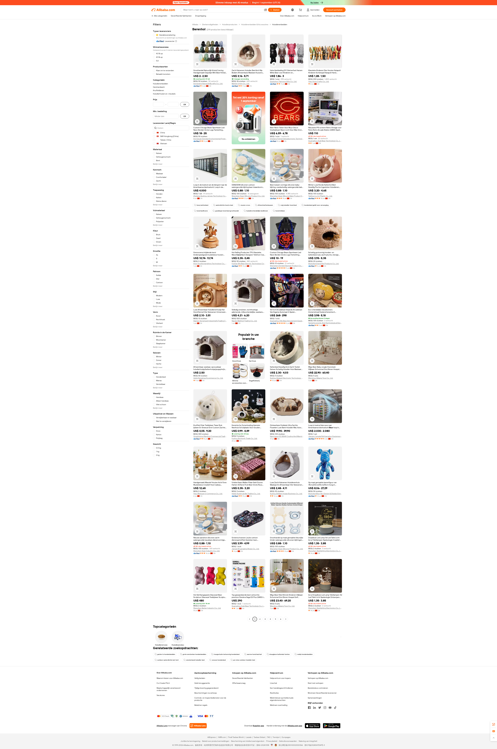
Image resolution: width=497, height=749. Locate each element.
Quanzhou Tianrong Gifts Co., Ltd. (283, 81)
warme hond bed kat (254, 654)
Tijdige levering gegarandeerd (206, 688)
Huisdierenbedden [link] (279, 24)
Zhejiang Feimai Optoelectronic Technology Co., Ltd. (287, 139)
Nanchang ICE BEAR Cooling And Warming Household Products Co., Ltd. (287, 436)
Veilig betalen (199, 678)
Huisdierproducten (229, 24)
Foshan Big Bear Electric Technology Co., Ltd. (248, 264)
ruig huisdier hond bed (288, 205)
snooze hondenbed (219, 660)
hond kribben (280, 211)
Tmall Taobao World (236, 737)
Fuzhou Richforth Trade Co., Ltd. (244, 438)
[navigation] (171, 322)
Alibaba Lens (162, 726)
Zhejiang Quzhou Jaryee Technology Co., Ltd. (210, 196)
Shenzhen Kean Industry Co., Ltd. (206, 551)
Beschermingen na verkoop (205, 693)
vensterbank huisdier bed (195, 660)
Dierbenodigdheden (210, 24)
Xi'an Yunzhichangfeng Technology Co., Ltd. (210, 264)
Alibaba (195, 24)
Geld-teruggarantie (202, 683)
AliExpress (211, 737)
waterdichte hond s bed (224, 205)
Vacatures (161, 695)
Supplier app (258, 726)
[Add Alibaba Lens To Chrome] (198, 725)
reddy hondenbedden (305, 654)
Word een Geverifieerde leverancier (322, 693)
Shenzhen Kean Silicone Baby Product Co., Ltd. (287, 196)
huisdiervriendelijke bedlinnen (257, 211)
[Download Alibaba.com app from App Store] (312, 725)
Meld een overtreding (278, 705)
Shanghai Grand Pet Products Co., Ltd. (323, 264)
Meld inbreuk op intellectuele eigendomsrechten (281, 699)
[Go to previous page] (249, 619)
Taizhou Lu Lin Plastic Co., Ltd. (320, 196)
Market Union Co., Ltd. (240, 84)
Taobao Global (259, 737)
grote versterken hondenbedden (194, 654)
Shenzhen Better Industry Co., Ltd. (207, 608)
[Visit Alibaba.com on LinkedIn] (314, 707)
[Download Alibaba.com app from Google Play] (331, 725)
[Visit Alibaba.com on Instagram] (324, 707)
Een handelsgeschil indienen (281, 688)
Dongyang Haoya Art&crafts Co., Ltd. (208, 84)
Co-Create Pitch (163, 683)
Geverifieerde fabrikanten (242, 678)
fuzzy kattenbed (202, 205)
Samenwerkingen (315, 698)
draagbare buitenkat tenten (279, 654)
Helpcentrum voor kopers (280, 678)
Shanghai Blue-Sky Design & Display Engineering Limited (325, 494)
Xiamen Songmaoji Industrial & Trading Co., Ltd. (210, 321)
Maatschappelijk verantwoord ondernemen (168, 689)
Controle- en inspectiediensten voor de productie (210, 699)
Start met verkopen (315, 683)
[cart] (301, 10)
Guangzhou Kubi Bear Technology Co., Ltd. (325, 141)
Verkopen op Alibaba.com (318, 678)
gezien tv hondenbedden (166, 654)
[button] (265, 9)
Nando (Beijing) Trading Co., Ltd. (244, 321)
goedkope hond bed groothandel (227, 211)
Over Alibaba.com (164, 673)
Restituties (274, 693)
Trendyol (276, 737)
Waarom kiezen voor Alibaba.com (170, 678)
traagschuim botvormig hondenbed (226, 654)
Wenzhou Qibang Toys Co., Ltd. (320, 378)
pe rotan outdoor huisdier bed (244, 660)
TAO (268, 737)
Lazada (248, 737)
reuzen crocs (245, 205)
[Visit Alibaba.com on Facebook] (309, 707)
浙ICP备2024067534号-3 (314, 745)
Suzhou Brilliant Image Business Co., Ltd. (286, 494)
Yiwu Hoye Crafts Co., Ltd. (318, 81)
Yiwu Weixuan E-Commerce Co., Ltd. (207, 494)
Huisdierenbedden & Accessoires (254, 24)
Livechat (273, 683)
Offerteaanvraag (238, 683)
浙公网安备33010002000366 (291, 745)
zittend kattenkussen (265, 205)
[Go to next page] (285, 619)
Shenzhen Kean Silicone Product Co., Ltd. (248, 196)
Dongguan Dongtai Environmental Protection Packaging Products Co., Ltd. (210, 139)
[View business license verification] (272, 745)
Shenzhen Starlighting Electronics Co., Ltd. (325, 551)
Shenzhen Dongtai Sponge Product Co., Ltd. (287, 266)
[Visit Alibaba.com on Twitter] (319, 707)
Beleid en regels (200, 705)
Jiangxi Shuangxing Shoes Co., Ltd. (245, 549)
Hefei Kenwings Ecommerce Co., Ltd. (208, 378)
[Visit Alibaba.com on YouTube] (330, 707)
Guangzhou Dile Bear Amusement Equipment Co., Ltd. (287, 321)
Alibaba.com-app (294, 726)
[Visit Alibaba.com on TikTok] (335, 707)
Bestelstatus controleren (318, 688)
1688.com (222, 737)
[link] (493, 724)
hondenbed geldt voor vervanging (316, 205)
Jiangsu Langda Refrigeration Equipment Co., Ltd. (325, 436)
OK (184, 104)
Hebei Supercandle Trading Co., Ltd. (246, 494)
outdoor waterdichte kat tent (168, 660)
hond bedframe (202, 211)
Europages (286, 737)
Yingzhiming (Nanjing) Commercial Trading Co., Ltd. (210, 436)
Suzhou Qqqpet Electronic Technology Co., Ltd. (287, 378)
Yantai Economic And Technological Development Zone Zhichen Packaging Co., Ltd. (325, 323)
